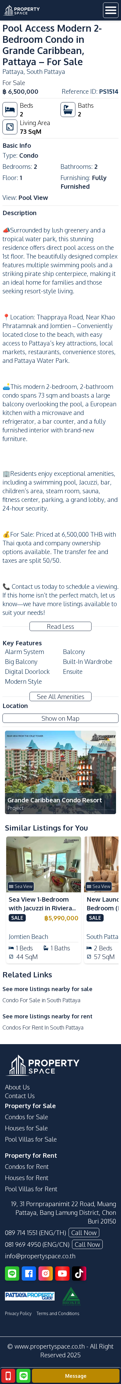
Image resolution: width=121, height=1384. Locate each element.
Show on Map (60, 718)
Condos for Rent (27, 1166)
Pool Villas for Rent (31, 1189)
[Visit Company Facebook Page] (29, 1273)
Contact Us (20, 1096)
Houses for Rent (26, 1178)
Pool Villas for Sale (31, 1139)
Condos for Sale (26, 1117)
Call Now (83, 1232)
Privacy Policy (18, 1313)
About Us (17, 1087)
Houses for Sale (26, 1128)
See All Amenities (60, 696)
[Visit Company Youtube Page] (62, 1273)
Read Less (60, 626)
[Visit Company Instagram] (45, 1273)
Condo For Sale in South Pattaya (41, 1000)
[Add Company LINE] (12, 1273)
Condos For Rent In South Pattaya (42, 1027)
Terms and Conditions (58, 1313)
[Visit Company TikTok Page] (79, 1273)
